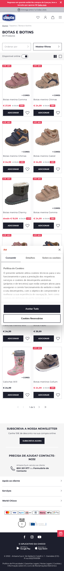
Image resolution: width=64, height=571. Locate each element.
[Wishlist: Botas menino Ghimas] (58, 113)
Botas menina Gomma (15, 99)
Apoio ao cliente (11, 480)
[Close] (61, 2)
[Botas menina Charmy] (16, 193)
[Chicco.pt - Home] (8, 17)
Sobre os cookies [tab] (51, 258)
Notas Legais (46, 563)
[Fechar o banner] (59, 250)
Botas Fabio (39, 325)
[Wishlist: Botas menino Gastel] (58, 169)
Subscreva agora (32, 441)
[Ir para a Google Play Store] (24, 548)
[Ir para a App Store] (41, 548)
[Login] (45, 17)
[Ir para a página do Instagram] (32, 537)
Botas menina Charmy (14, 212)
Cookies (56, 563)
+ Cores (26, 95)
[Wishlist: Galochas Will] (27, 395)
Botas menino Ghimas (45, 99)
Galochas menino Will (14, 325)
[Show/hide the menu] (60, 17)
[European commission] (37, 523)
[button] (16, 46)
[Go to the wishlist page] (37, 17)
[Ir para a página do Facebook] (24, 537)
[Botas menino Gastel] (47, 136)
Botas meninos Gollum (45, 381)
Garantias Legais (31, 563)
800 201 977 (23, 468)
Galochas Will (10, 381)
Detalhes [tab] (30, 258)
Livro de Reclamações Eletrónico (42, 566)
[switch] (24, 56)
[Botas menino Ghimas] (47, 80)
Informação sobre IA (16, 566)
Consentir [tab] (11, 258)
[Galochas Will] (16, 362)
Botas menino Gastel (44, 156)
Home (5, 26)
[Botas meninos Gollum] (47, 362)
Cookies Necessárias (32, 318)
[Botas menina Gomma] (16, 80)
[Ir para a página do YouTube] (39, 537)
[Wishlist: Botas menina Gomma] (27, 113)
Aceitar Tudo (32, 308)
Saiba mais (42, 5)
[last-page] (44, 407)
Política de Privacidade (13, 563)
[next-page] (38, 407)
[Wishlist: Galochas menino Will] (27, 338)
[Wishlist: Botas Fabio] (58, 338)
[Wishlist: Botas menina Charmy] (27, 226)
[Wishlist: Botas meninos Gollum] (58, 395)
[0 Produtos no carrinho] (52, 18)
